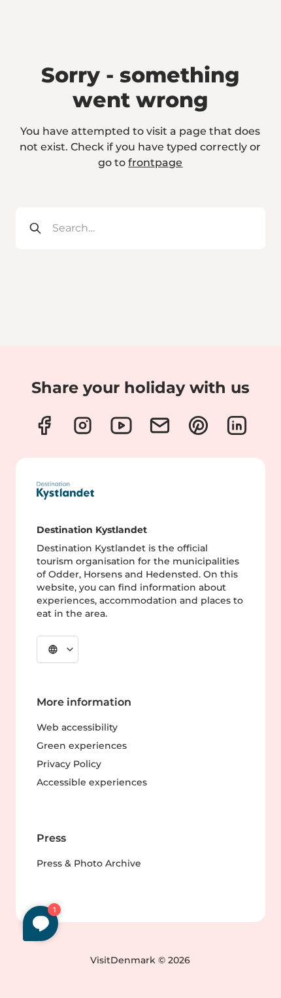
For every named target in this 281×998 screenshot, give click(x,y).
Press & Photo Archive (89, 863)
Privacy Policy (69, 764)
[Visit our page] (44, 425)
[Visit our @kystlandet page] (121, 425)
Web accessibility (77, 727)
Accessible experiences (92, 782)
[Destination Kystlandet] (65, 490)
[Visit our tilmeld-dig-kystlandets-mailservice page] (159, 425)
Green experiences (82, 745)
